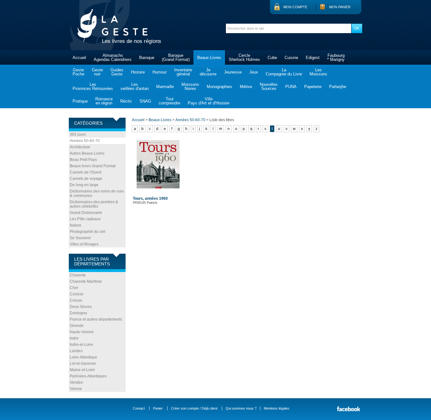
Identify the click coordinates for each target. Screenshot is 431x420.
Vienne (76, 389)
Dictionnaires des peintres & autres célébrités (94, 204)
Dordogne (78, 313)
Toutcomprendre (169, 101)
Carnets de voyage (86, 178)
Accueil (79, 57)
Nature (75, 225)
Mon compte (295, 7)
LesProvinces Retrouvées (93, 86)
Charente (78, 275)
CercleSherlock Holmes (244, 57)
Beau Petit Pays (83, 159)
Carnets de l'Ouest (85, 172)
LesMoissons (318, 72)
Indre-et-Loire (81, 344)
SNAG (145, 101)
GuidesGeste (116, 72)
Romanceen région (104, 101)
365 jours (78, 134)
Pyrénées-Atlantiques (88, 376)
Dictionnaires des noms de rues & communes (97, 193)
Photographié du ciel (87, 231)
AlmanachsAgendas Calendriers (113, 57)
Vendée (76, 382)
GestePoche (78, 72)
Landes (76, 351)
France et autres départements (96, 319)
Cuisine (291, 57)
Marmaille (165, 86)
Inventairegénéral (183, 72)
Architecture (80, 147)
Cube (272, 57)
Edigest (313, 57)
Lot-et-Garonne (83, 363)
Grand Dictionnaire (86, 212)
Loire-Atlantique (83, 357)
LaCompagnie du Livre (284, 72)
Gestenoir (97, 72)
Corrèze (77, 294)
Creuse (76, 300)
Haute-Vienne (82, 332)
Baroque (146, 57)
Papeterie (313, 86)
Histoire (138, 72)
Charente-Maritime (86, 281)
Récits (126, 101)
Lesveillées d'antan (135, 86)
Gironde (77, 325)
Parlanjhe (337, 86)
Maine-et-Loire (82, 370)
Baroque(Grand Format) (176, 57)
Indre (74, 338)
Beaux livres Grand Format (92, 166)
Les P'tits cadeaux (85, 219)
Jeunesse (233, 72)
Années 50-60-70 (85, 141)
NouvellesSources (269, 86)
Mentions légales (276, 408)
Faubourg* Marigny (336, 57)
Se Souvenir (80, 238)
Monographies (219, 86)
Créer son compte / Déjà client (194, 408)
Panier (158, 408)
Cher (74, 288)
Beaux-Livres (209, 57)
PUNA (291, 86)
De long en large (84, 185)
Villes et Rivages (84, 244)
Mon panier (340, 7)
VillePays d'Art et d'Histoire (208, 101)
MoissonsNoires (190, 86)
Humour (159, 72)
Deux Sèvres (81, 307)
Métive (246, 86)
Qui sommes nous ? (241, 408)
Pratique (80, 101)
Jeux (253, 72)
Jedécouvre (208, 72)
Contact (139, 408)
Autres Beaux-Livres (87, 153)
